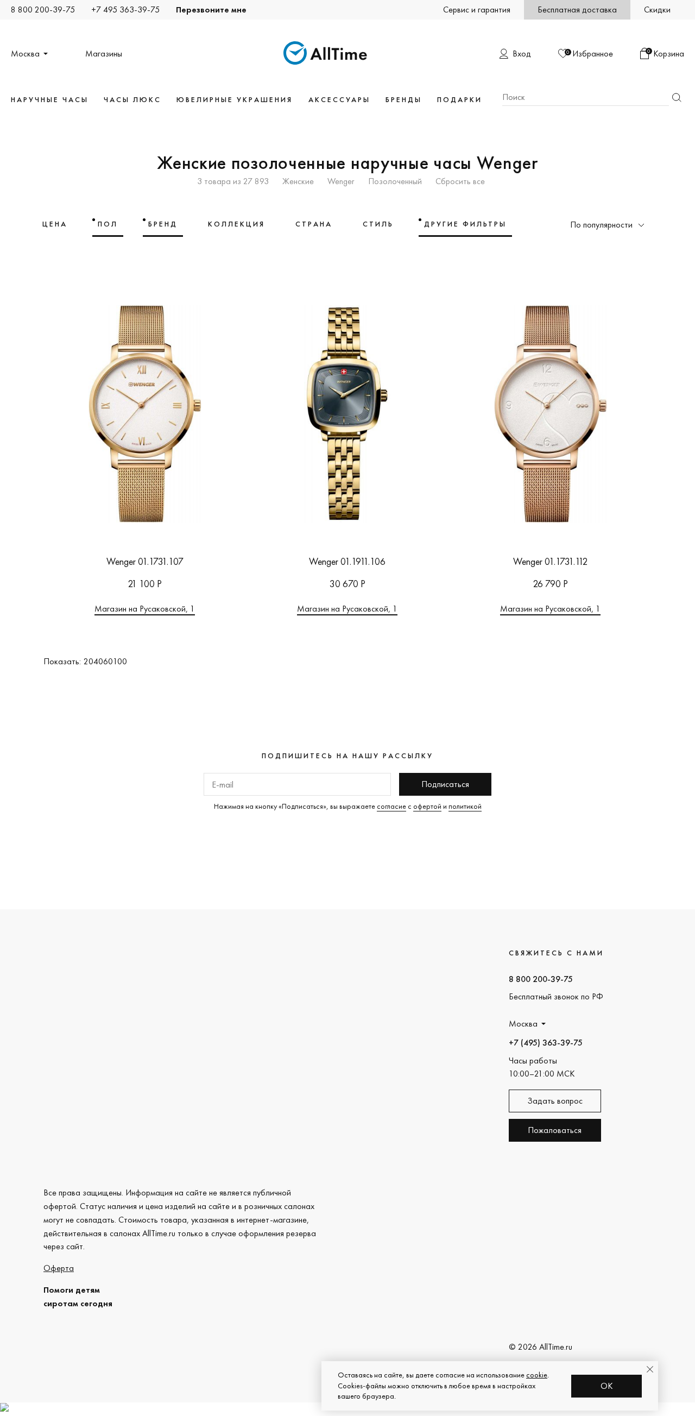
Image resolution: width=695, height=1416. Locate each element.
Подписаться (445, 784)
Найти (676, 97)
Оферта (58, 1268)
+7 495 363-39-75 (125, 9)
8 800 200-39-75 (43, 9)
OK (607, 1386)
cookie (536, 1375)
